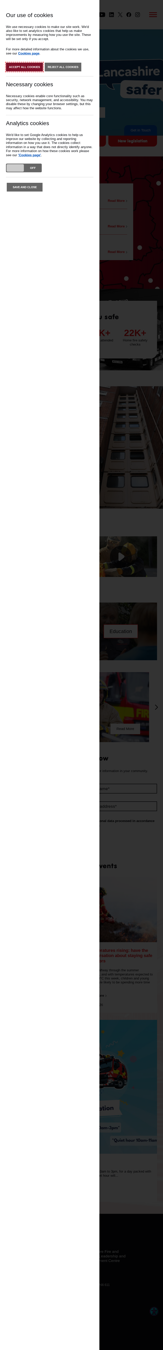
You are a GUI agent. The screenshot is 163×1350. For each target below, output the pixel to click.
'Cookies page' (29, 155)
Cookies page (28, 53)
